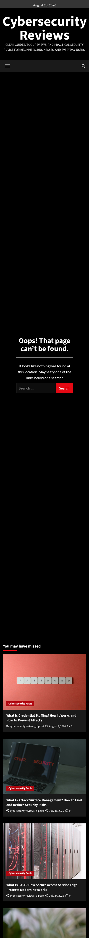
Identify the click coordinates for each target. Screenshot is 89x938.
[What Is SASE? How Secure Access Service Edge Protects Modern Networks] (44, 851)
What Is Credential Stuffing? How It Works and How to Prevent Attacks (41, 718)
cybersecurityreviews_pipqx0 (27, 726)
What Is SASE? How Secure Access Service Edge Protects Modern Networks (41, 887)
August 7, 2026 (57, 726)
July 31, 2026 (56, 811)
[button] (7, 65)
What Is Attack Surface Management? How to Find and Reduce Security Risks (44, 802)
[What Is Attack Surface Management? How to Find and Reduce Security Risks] (44, 766)
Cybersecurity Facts (20, 704)
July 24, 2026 (56, 896)
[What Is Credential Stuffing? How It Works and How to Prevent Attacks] (44, 682)
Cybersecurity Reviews (45, 28)
